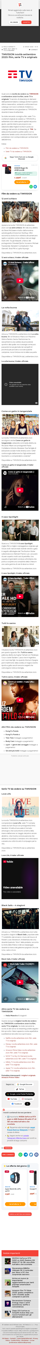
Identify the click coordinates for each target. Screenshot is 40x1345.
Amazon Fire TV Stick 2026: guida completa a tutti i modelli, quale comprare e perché (22, 1293)
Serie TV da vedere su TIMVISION (18, 151)
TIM (31, 129)
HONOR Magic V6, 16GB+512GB (21, 169)
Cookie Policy (15, 1340)
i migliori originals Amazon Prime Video (18, 1076)
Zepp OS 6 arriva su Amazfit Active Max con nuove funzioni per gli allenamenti (22, 1314)
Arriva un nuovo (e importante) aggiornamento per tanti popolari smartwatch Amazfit (23, 1282)
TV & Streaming (8, 50)
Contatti (13, 1338)
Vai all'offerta (21, 182)
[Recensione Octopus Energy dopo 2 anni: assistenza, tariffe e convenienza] (8, 1303)
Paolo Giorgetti (9, 47)
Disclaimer (25, 1340)
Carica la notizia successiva (20, 1214)
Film (9, 49)
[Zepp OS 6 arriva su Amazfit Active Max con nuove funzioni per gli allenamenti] (8, 1314)
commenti (34, 50)
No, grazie (14, 22)
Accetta (26, 22)
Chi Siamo (5, 1338)
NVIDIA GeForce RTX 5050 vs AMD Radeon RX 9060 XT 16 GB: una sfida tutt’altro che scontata (23, 1261)
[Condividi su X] (31, 1155)
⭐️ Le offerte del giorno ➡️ (16, 1166)
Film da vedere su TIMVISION (17, 148)
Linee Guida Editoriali (24, 1338)
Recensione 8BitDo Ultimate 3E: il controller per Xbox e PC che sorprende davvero (22, 1271)
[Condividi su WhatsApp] (31, 186)
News (5, 49)
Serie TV (14, 49)
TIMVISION (33, 94)
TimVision (8, 1148)
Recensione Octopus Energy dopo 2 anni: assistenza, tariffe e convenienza (21, 1304)
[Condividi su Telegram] (35, 186)
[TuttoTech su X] (27, 1104)
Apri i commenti (8, 1154)
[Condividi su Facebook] (36, 1155)
